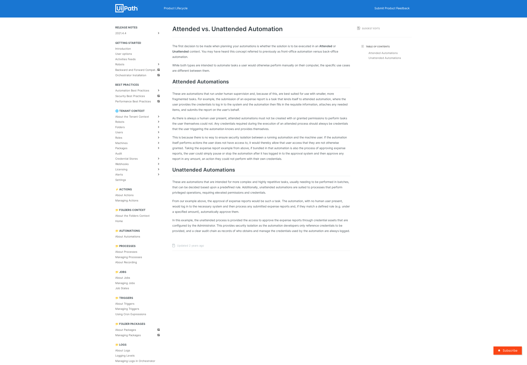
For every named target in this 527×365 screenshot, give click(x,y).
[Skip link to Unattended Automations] (171, 169)
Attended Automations (383, 53)
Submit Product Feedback (392, 8)
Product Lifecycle (176, 8)
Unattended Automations (384, 58)
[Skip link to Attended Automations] (171, 81)
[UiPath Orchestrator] (138, 8)
